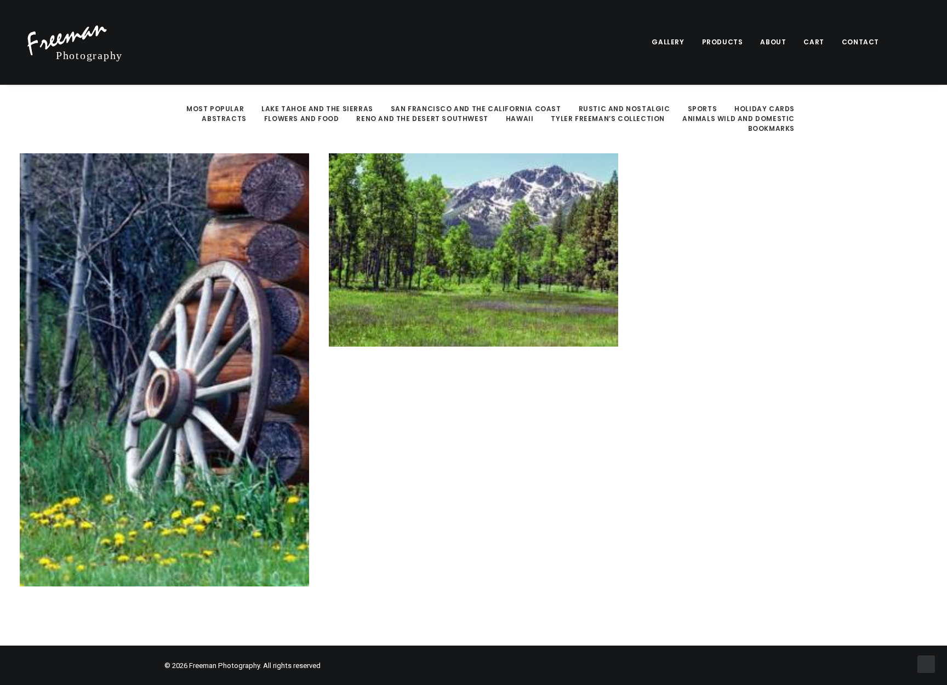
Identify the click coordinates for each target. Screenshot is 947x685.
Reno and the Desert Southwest (422, 118)
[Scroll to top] (926, 664)
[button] (905, 42)
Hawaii (520, 118)
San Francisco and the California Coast (476, 108)
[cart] (919, 42)
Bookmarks (771, 128)
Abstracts (224, 118)
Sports (702, 108)
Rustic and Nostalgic (624, 108)
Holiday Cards (764, 108)
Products (722, 42)
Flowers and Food (301, 118)
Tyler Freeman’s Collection (608, 118)
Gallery (668, 42)
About (773, 42)
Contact (860, 42)
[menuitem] (668, 42)
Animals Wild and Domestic (738, 118)
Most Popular (215, 108)
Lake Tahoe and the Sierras (317, 108)
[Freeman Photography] (75, 42)
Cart (813, 42)
